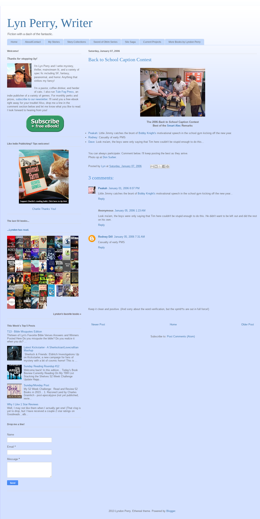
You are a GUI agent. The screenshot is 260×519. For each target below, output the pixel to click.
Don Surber (109, 157)
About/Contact (33, 42)
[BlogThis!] (156, 166)
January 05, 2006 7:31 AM (129, 236)
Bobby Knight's (147, 133)
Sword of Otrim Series (105, 42)
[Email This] (152, 166)
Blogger (170, 511)
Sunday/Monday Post (36, 385)
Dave (91, 141)
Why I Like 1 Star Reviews (22, 404)
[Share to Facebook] (164, 166)
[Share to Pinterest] (168, 166)
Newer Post (98, 324)
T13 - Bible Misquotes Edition (24, 331)
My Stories (54, 42)
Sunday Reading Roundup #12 (41, 366)
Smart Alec (174, 125)
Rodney (92, 137)
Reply (101, 198)
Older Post (247, 324)
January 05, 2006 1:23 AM (130, 210)
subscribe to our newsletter (31, 99)
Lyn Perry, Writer (49, 23)
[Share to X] (160, 166)
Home (14, 42)
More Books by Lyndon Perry (184, 42)
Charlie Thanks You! (44, 208)
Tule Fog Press (65, 91)
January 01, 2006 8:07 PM (124, 188)
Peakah (92, 133)
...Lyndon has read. (18, 229)
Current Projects (152, 42)
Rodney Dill (105, 236)
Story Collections (76, 42)
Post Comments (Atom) (181, 336)
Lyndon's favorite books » (67, 314)
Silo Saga (130, 42)
